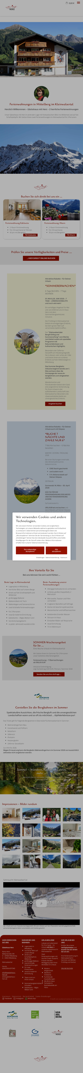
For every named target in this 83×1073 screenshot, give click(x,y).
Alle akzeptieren (56, 550)
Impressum (63, 557)
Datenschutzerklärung (52, 557)
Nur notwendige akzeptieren (30, 550)
